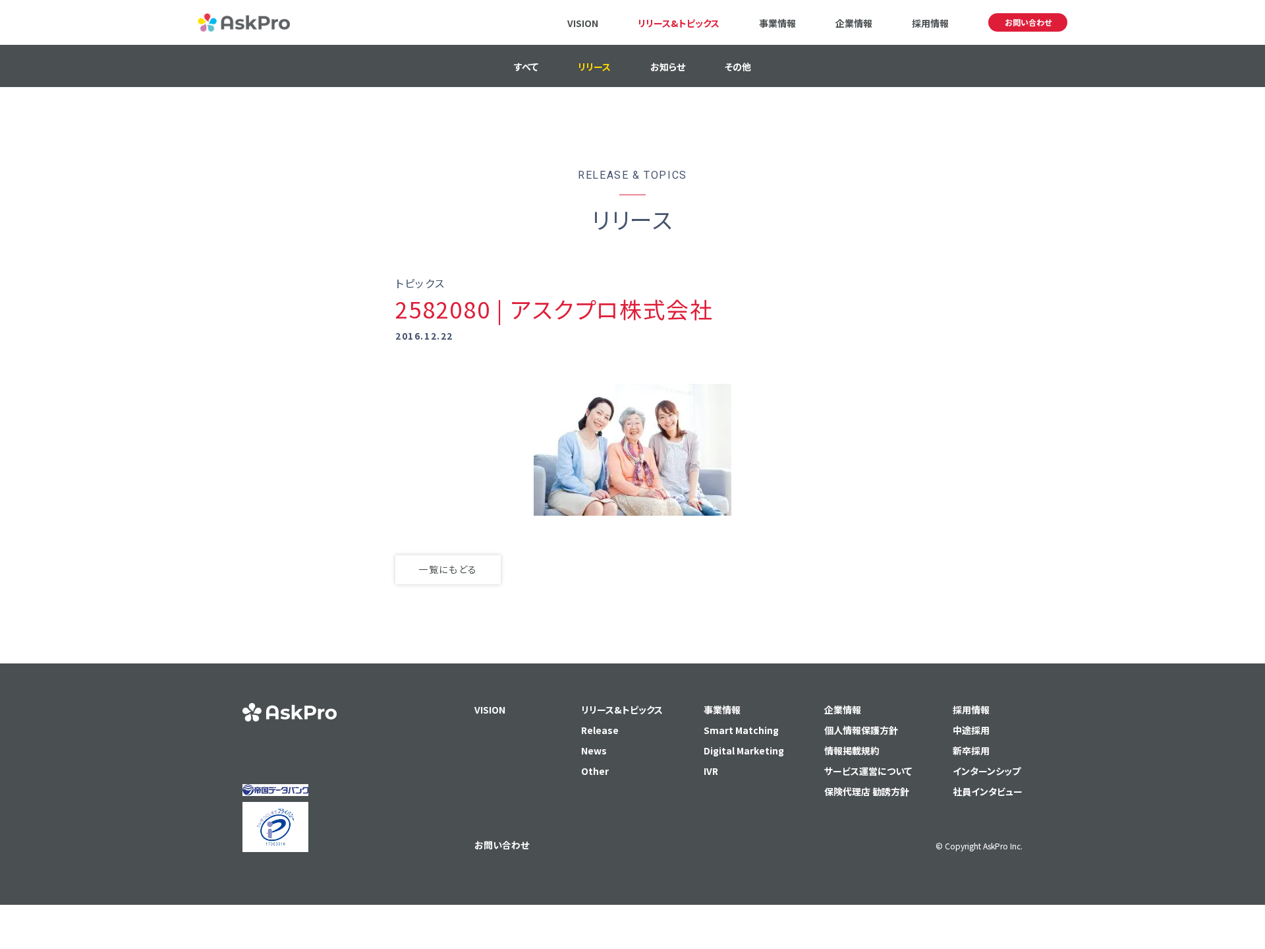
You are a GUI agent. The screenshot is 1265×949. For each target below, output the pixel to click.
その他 (738, 66)
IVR (711, 771)
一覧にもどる (448, 569)
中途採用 (971, 730)
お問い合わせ (1028, 22)
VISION (582, 23)
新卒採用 (971, 750)
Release (600, 730)
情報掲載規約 (852, 750)
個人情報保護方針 (861, 730)
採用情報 (930, 23)
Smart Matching (741, 730)
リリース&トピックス (678, 23)
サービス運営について (868, 771)
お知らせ (667, 66)
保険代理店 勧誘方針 (866, 791)
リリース (594, 66)
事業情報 (777, 23)
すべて (526, 66)
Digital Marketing (744, 750)
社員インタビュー (988, 791)
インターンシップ (987, 771)
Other (595, 771)
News (594, 750)
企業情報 (853, 23)
